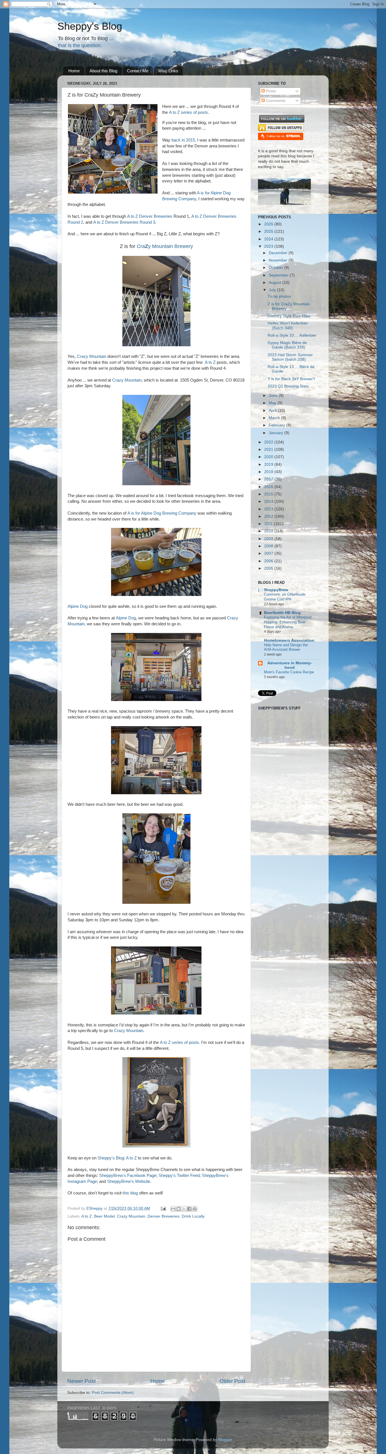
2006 (269, 561)
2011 (269, 524)
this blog (130, 1193)
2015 (269, 494)
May (273, 403)
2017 (269, 479)
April (273, 410)
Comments (275, 101)
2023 (269, 246)
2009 (269, 539)
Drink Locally (193, 1216)
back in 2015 (183, 140)
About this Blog (103, 70)
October (276, 267)
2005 (269, 568)
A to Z (211, 362)
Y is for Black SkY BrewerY (291, 379)
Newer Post (81, 1381)
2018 (269, 472)
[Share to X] (184, 1209)
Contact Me (137, 70)
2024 (269, 239)
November (279, 260)
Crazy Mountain (91, 356)
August (275, 282)
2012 (269, 516)
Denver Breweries (163, 1216)
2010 (269, 531)
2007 (269, 553)
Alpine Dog (78, 606)
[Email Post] (163, 1208)
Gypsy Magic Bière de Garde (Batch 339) (287, 345)
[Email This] (173, 1209)
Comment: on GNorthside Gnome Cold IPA (284, 596)
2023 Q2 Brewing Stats (288, 386)
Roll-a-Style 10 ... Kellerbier (292, 335)
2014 (269, 501)
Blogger (225, 1440)
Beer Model (104, 1216)
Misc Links (168, 70)
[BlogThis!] (178, 1209)
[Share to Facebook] (189, 1209)
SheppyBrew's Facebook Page (127, 1175)
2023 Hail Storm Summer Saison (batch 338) (290, 357)
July (273, 290)
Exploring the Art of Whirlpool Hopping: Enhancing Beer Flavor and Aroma (287, 622)
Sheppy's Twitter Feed (179, 1175)
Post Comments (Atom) (113, 1392)
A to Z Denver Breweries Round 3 (124, 222)
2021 (269, 449)
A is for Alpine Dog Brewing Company (161, 513)
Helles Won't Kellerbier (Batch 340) (288, 325)
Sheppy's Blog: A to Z (117, 1158)
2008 (269, 546)
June (274, 395)
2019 (269, 464)
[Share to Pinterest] (195, 1209)
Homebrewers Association (289, 640)
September (279, 275)
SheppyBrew (276, 590)
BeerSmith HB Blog (282, 613)
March (275, 418)
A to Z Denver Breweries (149, 216)
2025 (269, 231)
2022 (269, 442)
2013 (269, 509)
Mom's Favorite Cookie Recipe (289, 672)
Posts (270, 91)
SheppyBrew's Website (128, 1181)
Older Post (232, 1381)
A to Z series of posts (188, 112)
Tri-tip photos (279, 296)
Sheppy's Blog (89, 26)
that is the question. (80, 45)
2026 (269, 224)
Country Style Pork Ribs (289, 316)
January (276, 433)
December (279, 253)
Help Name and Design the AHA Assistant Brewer (286, 647)
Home (74, 70)
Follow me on (275, 136)
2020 (269, 457)
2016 (269, 487)
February (277, 425)
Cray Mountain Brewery (165, 246)
